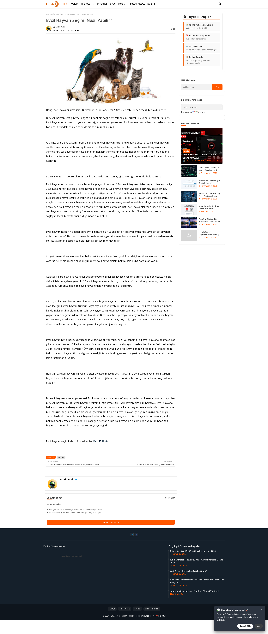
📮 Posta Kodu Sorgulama (198, 37)
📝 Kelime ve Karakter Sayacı (199, 26)
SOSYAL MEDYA (137, 4)
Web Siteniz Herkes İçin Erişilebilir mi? (209, 181)
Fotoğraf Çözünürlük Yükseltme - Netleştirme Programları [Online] (209, 221)
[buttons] (132, 534)
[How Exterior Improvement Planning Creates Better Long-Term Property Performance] (189, 235)
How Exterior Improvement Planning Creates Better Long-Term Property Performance (210, 236)
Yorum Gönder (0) (110, 522)
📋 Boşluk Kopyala (198, 60)
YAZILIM (74, 4)
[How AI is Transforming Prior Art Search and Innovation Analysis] (189, 196)
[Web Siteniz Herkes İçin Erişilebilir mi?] (189, 183)
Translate (201, 112)
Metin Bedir (67, 479)
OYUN (113, 4)
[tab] (74, 4)
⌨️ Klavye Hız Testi (201, 48)
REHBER (151, 4)
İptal (258, 626)
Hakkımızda (125, 608)
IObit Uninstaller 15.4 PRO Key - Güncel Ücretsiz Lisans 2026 (210, 170)
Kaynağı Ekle (245, 626)
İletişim (137, 608)
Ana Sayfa (50, 14)
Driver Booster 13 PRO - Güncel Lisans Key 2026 (193, 551)
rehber (60, 14)
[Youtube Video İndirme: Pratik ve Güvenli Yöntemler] (189, 209)
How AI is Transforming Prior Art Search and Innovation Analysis (209, 196)
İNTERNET (102, 4)
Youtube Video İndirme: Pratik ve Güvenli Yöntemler (209, 208)
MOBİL (121, 4)
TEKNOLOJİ (86, 4)
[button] (220, 4)
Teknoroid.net (142, 615)
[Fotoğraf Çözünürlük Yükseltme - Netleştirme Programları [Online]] (189, 222)
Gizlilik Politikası (151, 608)
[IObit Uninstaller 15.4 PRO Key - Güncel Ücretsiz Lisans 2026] (189, 171)
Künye (112, 608)
